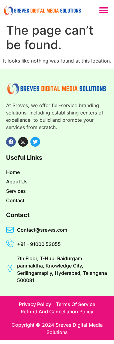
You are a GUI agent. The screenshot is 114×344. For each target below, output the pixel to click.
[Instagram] (23, 142)
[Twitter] (35, 142)
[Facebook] (11, 142)
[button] (103, 10)
